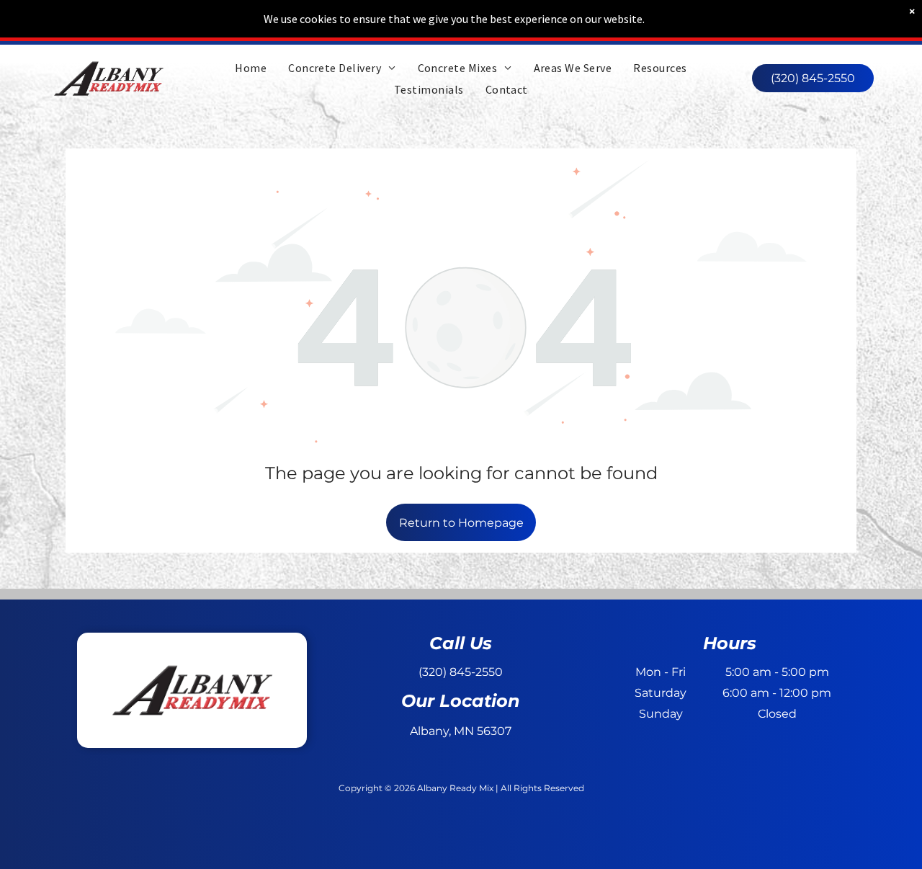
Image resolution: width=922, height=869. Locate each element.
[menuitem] (250, 67)
